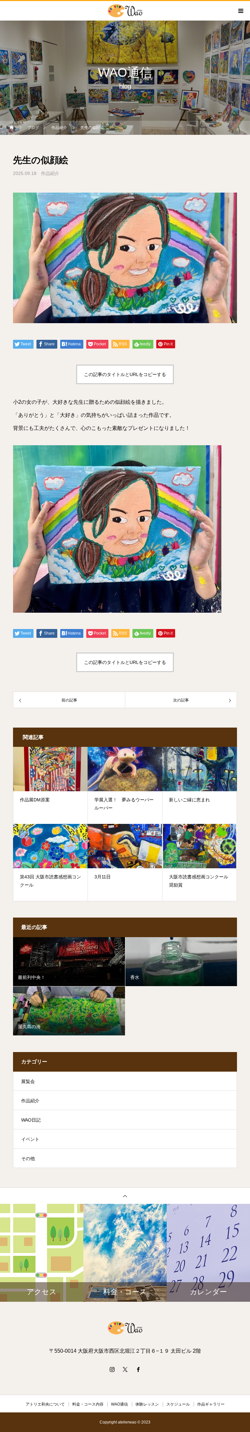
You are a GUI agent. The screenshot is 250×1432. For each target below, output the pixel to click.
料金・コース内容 (88, 1404)
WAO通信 (119, 1404)
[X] (125, 1369)
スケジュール (178, 1404)
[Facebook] (138, 1369)
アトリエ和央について (45, 1404)
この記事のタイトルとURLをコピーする (125, 374)
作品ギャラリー (211, 1404)
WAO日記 (31, 1120)
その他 (28, 1158)
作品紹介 (50, 173)
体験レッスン (147, 1404)
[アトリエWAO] (125, 1327)
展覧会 (28, 1081)
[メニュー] (240, 11)
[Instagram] (112, 1369)
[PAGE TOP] (125, 1196)
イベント (30, 1139)
